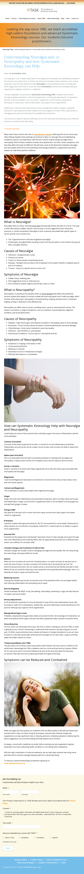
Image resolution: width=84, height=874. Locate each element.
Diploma (55, 838)
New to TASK (9, 838)
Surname (25, 794)
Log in (39, 867)
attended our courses (43, 134)
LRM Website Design (30, 867)
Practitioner (40, 838)
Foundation (24, 838)
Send (8, 848)
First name (6, 794)
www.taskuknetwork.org (14, 763)
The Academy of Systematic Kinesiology (42, 10)
